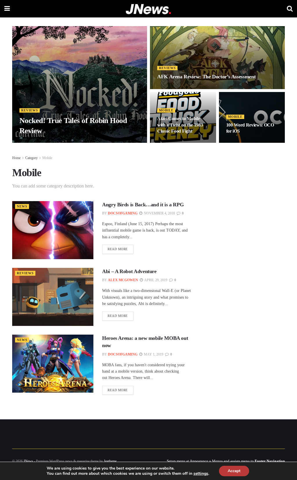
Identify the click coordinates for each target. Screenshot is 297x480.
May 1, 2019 (153, 354)
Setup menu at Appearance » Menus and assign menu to (226, 461)
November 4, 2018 (159, 213)
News (22, 206)
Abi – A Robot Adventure (129, 271)
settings (200, 473)
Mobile (166, 110)
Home (16, 158)
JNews (28, 461)
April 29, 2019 (242, 142)
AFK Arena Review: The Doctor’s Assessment (206, 77)
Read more (118, 249)
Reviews (29, 110)
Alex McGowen (123, 280)
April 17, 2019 (173, 142)
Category (31, 158)
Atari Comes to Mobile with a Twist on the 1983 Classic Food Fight (180, 124)
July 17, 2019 (56, 142)
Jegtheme (110, 461)
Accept (234, 471)
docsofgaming (122, 213)
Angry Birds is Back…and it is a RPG (143, 204)
